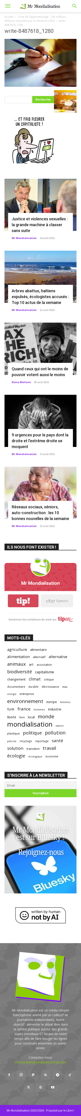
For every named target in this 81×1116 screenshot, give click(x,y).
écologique (35, 756)
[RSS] (45, 1075)
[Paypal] (33, 1075)
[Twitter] (28, 1087)
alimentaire (38, 649)
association (44, 665)
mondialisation (29, 724)
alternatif (39, 657)
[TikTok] (69, 1075)
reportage (42, 741)
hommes (39, 709)
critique (49, 679)
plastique (13, 733)
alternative (58, 656)
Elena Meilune (21, 382)
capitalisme (44, 672)
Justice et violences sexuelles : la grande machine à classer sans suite (40, 225)
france (24, 709)
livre (22, 717)
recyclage (26, 741)
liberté (11, 717)
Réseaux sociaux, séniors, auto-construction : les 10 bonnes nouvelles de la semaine (40, 512)
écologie (16, 755)
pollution (55, 732)
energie (11, 694)
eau (65, 687)
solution (15, 748)
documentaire (16, 687)
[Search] (74, 6)
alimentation (18, 656)
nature (60, 725)
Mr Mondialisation (24, 238)
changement (16, 679)
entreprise (27, 694)
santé (57, 740)
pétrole (11, 741)
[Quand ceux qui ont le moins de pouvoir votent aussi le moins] (40, 349)
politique (32, 732)
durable (33, 686)
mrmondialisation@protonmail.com (40, 1062)
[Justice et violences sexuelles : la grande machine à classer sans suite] (40, 205)
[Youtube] (52, 1087)
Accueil (9, 17)
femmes (65, 702)
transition (33, 749)
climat (35, 679)
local (31, 717)
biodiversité (19, 671)
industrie (54, 709)
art (31, 664)
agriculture (17, 649)
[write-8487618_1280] (40, 85)
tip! (23, 601)
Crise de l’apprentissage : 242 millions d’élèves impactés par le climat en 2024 (35, 19)
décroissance (50, 687)
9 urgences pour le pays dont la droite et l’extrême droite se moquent (40, 441)
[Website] (40, 1087)
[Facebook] (9, 1075)
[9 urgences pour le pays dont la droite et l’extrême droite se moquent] (40, 421)
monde (46, 716)
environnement (25, 701)
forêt (10, 709)
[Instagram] (21, 1074)
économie (51, 756)
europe (51, 702)
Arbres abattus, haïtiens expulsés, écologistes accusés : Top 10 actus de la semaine (40, 296)
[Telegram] (57, 1075)
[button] (7, 6)
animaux (16, 664)
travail (49, 748)
